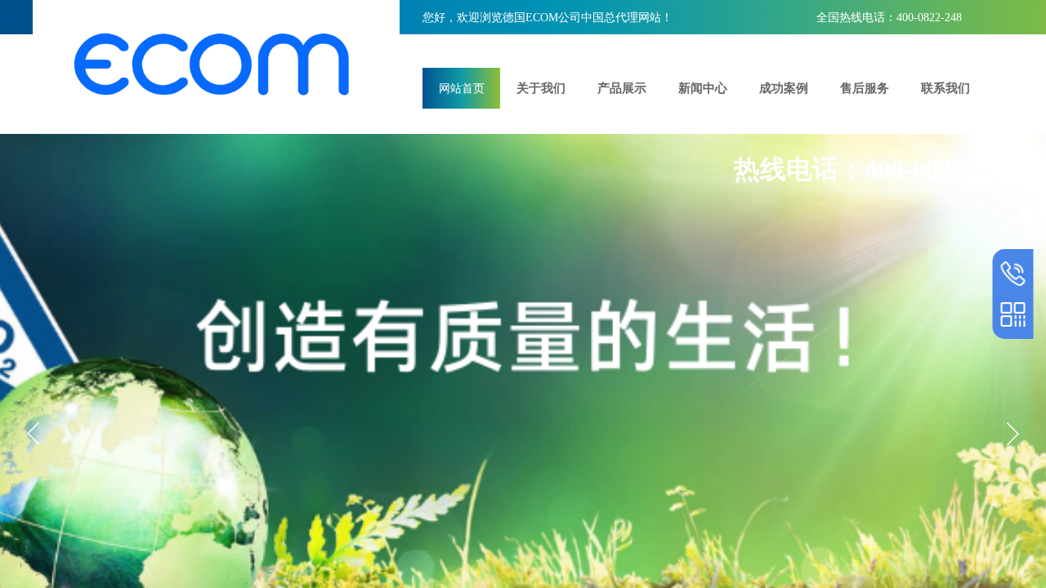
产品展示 (621, 88)
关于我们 (540, 88)
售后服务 (864, 88)
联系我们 (945, 88)
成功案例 (783, 88)
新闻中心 (702, 88)
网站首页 (462, 88)
